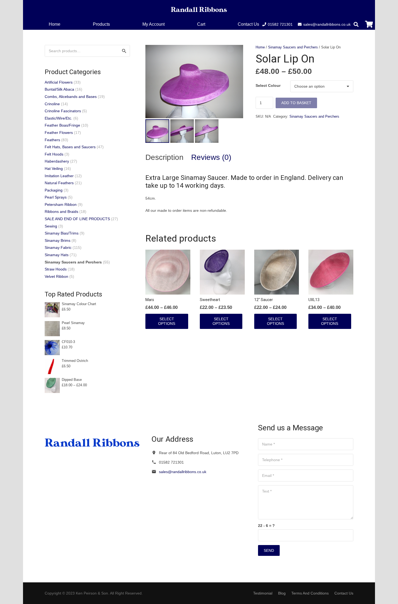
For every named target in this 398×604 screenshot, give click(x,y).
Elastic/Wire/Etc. (58, 118)
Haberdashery (57, 161)
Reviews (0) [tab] (211, 157)
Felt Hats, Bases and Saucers (70, 147)
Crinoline (52, 104)
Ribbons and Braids (61, 211)
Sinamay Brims (57, 240)
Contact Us (343, 593)
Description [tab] (164, 157)
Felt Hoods (54, 154)
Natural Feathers (59, 183)
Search (124, 51)
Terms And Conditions (310, 593)
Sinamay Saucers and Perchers (293, 47)
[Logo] (199, 9)
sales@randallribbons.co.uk (182, 472)
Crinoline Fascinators (63, 111)
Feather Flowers (59, 132)
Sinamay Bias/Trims (62, 233)
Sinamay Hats (56, 255)
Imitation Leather (59, 176)
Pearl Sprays (56, 197)
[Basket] (369, 24)
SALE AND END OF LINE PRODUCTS (77, 219)
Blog (282, 593)
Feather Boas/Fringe (62, 125)
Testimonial (262, 593)
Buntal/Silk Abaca (59, 89)
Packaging (54, 190)
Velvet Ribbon (56, 276)
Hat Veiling (54, 168)
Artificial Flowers (59, 82)
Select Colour (268, 85)
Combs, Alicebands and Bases (71, 96)
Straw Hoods (56, 269)
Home (260, 47)
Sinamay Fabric (58, 247)
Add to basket (296, 103)
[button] (209, 24)
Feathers (52, 140)
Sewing (51, 226)
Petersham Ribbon (61, 204)
